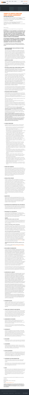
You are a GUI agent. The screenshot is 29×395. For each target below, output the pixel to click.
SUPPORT (26, 3)
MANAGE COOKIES (5, 393)
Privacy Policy (20, 240)
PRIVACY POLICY (25, 1)
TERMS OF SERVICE (17, 393)
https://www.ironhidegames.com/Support (18, 245)
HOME (7, 1)
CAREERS (15, 1)
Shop (23, 3)
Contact (22, 1)
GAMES (12, 1)
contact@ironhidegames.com (9, 382)
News (7, 3)
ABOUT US (10, 1)
